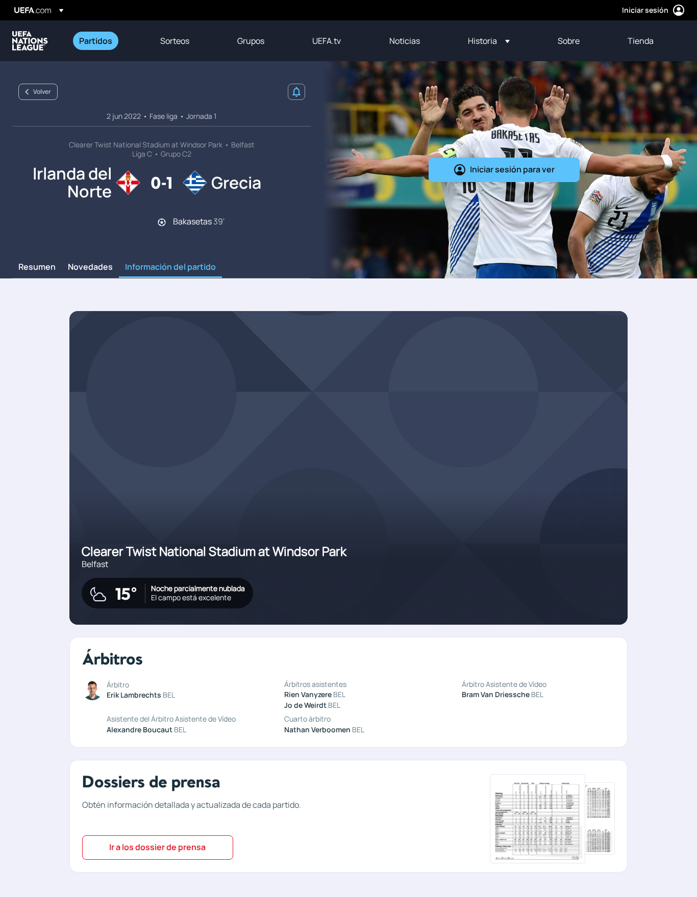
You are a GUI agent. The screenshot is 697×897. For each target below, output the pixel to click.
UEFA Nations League (30, 40)
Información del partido (170, 267)
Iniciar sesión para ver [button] (512, 169)
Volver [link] (42, 91)
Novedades (90, 267)
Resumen (37, 267)
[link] (95, 40)
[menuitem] (106, 40)
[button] (488, 40)
